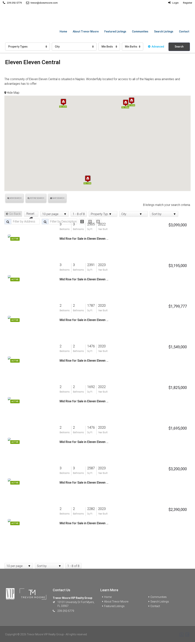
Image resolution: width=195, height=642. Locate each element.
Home (63, 31)
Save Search (58, 198)
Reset (31, 213)
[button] (63, 102)
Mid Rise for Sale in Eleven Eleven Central (84, 238)
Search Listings (163, 31)
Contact (184, 31)
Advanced (158, 46)
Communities (140, 31)
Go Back (14, 214)
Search (179, 46)
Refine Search (36, 198)
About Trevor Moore (86, 31)
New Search (15, 198)
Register (187, 2)
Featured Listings (115, 31)
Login (175, 2)
